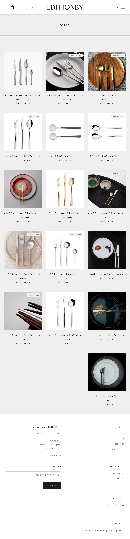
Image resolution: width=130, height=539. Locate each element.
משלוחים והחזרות (117, 449)
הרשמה (52, 485)
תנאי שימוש (119, 443)
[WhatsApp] (123, 505)
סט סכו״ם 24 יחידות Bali (107, 274)
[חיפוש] (25, 7)
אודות (122, 438)
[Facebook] (116, 505)
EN (117, 7)
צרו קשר (120, 433)
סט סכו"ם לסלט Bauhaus (107, 156)
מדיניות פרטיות (118, 473)
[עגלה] (12, 7)
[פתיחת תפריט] (123, 7)
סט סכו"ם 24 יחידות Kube (107, 335)
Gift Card (120, 478)
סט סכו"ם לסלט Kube (65, 156)
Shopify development (112, 530)
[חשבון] (32, 7)
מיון (12, 40)
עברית (118, 523)
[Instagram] (109, 505)
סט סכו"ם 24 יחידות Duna (22, 156)
